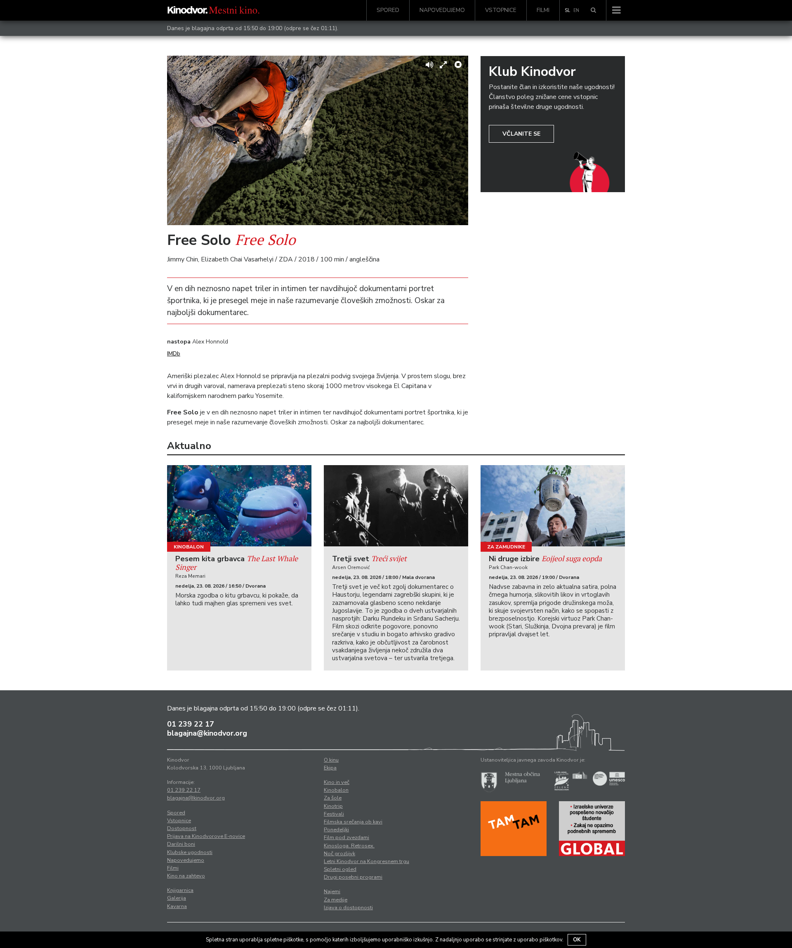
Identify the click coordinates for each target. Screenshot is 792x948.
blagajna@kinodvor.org (207, 733)
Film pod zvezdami (346, 837)
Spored (388, 10)
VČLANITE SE (521, 134)
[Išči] (593, 10)
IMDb (173, 354)
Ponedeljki (336, 829)
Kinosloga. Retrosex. (349, 845)
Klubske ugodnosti (189, 852)
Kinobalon (189, 546)
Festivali (334, 814)
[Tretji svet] (396, 505)
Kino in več (336, 782)
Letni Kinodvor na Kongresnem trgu (366, 861)
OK (577, 939)
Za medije (335, 899)
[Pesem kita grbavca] (239, 505)
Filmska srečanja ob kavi (353, 822)
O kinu (331, 760)
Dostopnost (181, 828)
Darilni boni (181, 844)
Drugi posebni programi (353, 877)
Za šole (333, 798)
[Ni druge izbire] (553, 505)
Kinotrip (333, 806)
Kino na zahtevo (186, 876)
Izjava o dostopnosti (348, 907)
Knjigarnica (180, 890)
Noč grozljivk (339, 853)
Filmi (543, 10)
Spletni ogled (340, 869)
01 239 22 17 (190, 724)
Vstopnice (500, 10)
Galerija (176, 898)
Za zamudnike (506, 546)
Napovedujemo (442, 10)
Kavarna (177, 906)
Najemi (332, 891)
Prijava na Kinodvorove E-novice (206, 836)
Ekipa (330, 768)
